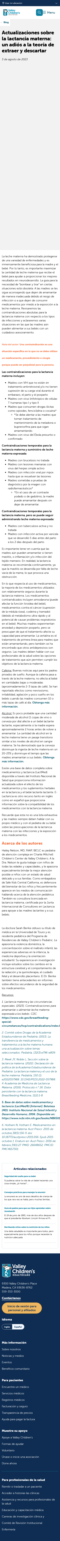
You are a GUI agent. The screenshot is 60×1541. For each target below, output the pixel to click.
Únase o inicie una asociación (20, 1457)
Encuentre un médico (15, 1387)
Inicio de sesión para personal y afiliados (21, 1308)
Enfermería (8, 1529)
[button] (49, 12)
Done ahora (9, 1463)
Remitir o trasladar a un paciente (22, 1486)
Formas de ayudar (13, 1444)
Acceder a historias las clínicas (20, 1493)
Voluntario (8, 1450)
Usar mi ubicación (13, 3)
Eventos (7, 1362)
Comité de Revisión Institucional (22, 1523)
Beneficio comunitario (16, 1368)
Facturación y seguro (15, 1406)
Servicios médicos (13, 1393)
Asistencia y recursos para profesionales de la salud (28, 1501)
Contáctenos (11, 1298)
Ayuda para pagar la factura (18, 1419)
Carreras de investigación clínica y (23, 1516)
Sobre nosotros (11, 1349)
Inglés (7, 1326)
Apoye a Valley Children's (17, 1437)
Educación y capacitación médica (23, 1510)
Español (18, 1326)
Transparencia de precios (17, 1413)
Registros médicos (13, 1400)
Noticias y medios (13, 1356)
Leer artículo (30, 1182)
